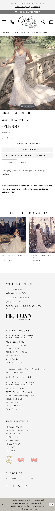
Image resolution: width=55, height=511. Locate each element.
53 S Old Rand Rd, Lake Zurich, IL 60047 (16, 291)
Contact (10, 447)
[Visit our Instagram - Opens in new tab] (13, 486)
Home (6, 32)
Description (9, 162)
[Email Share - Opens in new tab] (29, 113)
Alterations (12, 440)
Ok (51, 504)
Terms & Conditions (17, 430)
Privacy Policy (14, 427)
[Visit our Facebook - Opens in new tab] (7, 486)
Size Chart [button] (7, 138)
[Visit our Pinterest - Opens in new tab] (19, 486)
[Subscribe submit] (32, 478)
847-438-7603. (8, 192)
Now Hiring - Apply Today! (27, 6)
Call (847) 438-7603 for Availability (28, 155)
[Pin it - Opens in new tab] (22, 113)
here (35, 509)
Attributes (24, 162)
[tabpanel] (27, 73)
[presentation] (22, 235)
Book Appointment (27, 149)
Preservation (13, 444)
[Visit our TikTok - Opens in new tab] (25, 486)
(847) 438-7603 (13, 301)
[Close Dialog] (3, 504)
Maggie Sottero (22, 32)
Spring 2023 (40, 32)
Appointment (13, 437)
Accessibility (13, 433)
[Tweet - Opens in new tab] (16, 113)
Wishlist (10, 450)
